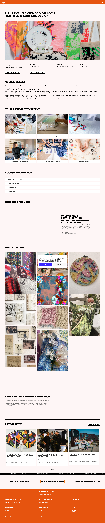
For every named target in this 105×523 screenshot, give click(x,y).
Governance (74, 510)
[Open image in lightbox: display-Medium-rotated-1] (20, 346)
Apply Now (40, 508)
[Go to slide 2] (52, 469)
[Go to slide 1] (51, 469)
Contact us (74, 501)
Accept (46, 264)
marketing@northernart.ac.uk (43, 502)
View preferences (59, 264)
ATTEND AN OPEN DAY (37, 72)
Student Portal (7, 508)
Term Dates (7, 510)
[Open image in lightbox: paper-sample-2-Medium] (20, 309)
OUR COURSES (66, 2)
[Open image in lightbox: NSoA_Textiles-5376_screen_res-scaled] (84, 346)
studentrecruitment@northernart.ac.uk (12, 502)
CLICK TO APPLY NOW (12, 72)
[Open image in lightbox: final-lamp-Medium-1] (52, 290)
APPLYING (73, 2)
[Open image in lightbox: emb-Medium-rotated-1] (84, 273)
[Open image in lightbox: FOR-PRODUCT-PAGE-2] (52, 317)
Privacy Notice (41, 516)
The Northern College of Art (13, 7)
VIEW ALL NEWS (93, 424)
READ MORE (9, 465)
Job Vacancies (74, 508)
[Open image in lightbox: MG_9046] (84, 368)
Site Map (73, 511)
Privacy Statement (54, 266)
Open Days (40, 510)
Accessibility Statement (9, 516)
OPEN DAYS (79, 2)
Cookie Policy (49, 266)
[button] (52, 179)
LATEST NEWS (95, 2)
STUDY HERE (87, 2)
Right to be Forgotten (75, 516)
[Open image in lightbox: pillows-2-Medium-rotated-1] (84, 315)
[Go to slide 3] (53, 469)
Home (6, 7)
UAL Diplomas (21, 7)
